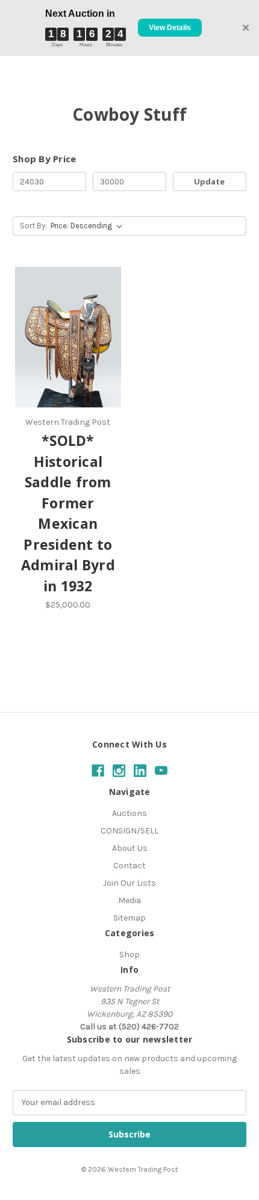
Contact (129, 865)
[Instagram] (119, 770)
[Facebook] (98, 770)
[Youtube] (161, 770)
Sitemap (129, 918)
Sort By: (33, 225)
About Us (130, 848)
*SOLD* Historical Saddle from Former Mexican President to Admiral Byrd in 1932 (68, 513)
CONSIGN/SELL (129, 831)
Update (209, 181)
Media (129, 900)
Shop (129, 954)
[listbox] (89, 226)
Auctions (129, 813)
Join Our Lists (129, 883)
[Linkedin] (140, 770)
